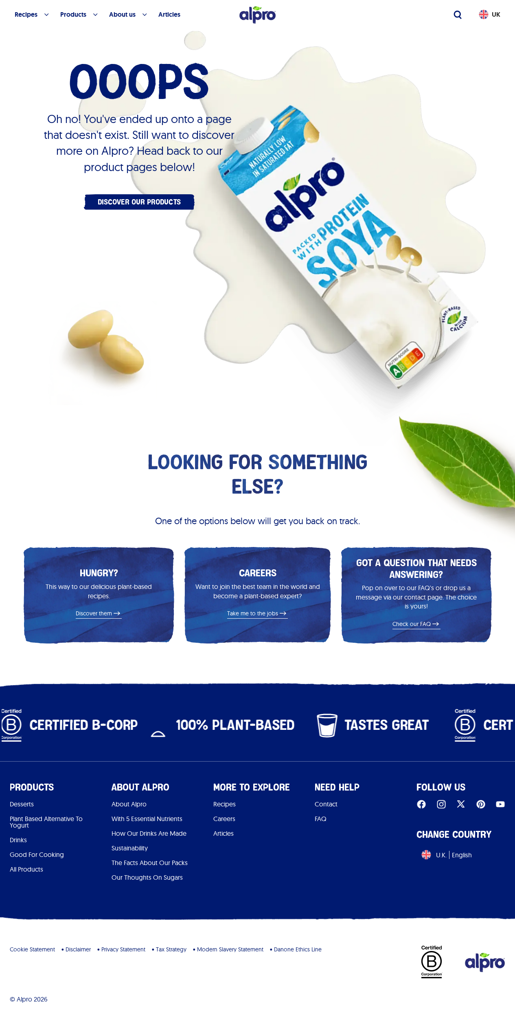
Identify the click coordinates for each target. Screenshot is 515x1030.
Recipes (224, 804)
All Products (26, 869)
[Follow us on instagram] (441, 804)
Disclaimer (78, 949)
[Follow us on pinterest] (481, 804)
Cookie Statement (32, 949)
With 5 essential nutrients (147, 818)
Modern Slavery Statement (230, 949)
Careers (224, 818)
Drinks (18, 840)
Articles (223, 833)
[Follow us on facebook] (421, 804)
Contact (326, 804)
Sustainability (130, 848)
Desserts (22, 804)
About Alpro (129, 804)
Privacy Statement (123, 949)
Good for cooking (37, 854)
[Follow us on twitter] (461, 804)
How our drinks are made (149, 833)
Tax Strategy (171, 949)
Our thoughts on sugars (147, 877)
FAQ (321, 818)
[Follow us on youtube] (500, 804)
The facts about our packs (150, 862)
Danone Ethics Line (298, 949)
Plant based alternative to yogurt (46, 821)
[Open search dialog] (457, 14)
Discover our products (139, 202)
